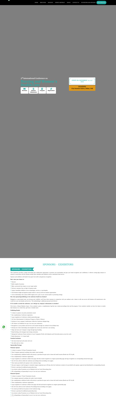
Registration (51, 90)
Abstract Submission (33, 91)
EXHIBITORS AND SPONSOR (88, 2)
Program (42, 90)
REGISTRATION (101, 2)
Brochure (24, 90)
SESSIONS (50, 2)
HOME (36, 2)
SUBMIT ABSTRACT (60, 2)
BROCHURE (43, 2)
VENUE (68, 2)
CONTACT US (76, 2)
